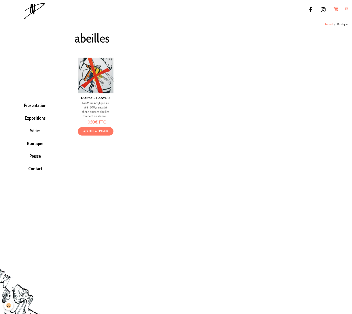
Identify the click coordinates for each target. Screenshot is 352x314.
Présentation (35, 105)
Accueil (329, 24)
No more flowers (95, 98)
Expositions (35, 118)
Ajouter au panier (95, 131)
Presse (35, 156)
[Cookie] (8, 305)
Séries (35, 130)
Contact (35, 169)
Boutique (35, 143)
